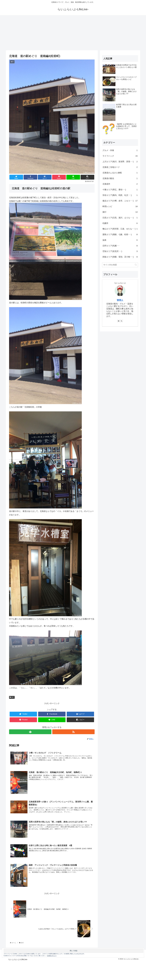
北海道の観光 (120, 178)
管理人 (120, 300)
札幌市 (120, 223)
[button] (136, 264)
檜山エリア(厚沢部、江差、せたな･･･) (120, 229)
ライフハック (120, 156)
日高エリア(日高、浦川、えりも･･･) (120, 218)
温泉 (120, 240)
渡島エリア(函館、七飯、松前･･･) (120, 234)
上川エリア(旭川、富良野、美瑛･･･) (120, 162)
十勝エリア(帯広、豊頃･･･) (120, 190)
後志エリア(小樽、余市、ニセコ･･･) (120, 201)
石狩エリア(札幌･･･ (120, 246)
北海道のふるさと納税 (120, 173)
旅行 (12, 697)
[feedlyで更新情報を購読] (30, 731)
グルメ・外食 (120, 150)
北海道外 (120, 184)
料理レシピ (120, 206)
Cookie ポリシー (52, 955)
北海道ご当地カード (120, 167)
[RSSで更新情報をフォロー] (73, 731)
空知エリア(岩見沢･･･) (120, 251)
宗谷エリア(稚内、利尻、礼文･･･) (120, 195)
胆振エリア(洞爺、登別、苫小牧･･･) (120, 257)
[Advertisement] (73, 33)
